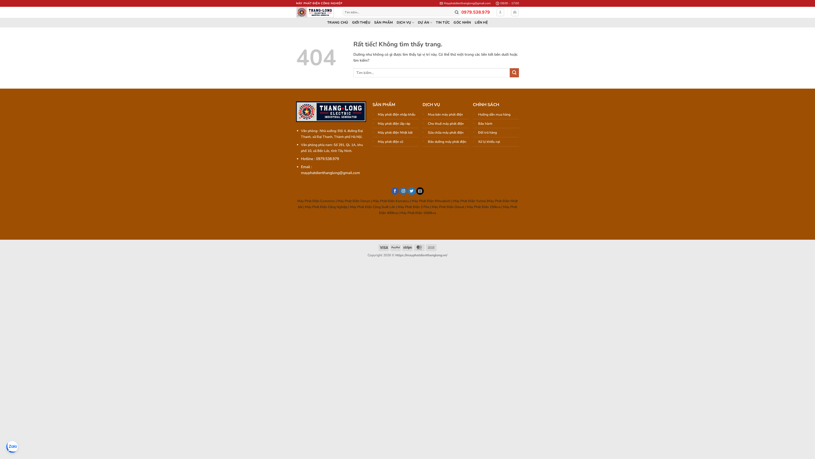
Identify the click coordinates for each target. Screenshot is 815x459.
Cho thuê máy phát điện (446, 123)
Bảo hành (485, 123)
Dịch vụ (404, 22)
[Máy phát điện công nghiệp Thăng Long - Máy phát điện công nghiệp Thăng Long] (316, 12)
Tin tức (443, 22)
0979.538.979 (475, 12)
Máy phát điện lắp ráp (394, 123)
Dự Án (423, 22)
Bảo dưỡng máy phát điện (447, 141)
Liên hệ (481, 22)
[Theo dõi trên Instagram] (403, 191)
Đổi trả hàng (487, 132)
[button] (465, 3)
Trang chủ (337, 22)
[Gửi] (457, 12)
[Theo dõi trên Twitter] (412, 191)
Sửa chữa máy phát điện (446, 132)
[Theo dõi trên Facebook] (395, 191)
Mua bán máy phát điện (445, 114)
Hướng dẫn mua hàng (494, 114)
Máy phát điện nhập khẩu (396, 114)
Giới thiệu (361, 22)
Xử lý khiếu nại (489, 141)
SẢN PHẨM (383, 22)
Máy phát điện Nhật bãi (395, 132)
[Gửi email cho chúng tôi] (420, 191)
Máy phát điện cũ (390, 141)
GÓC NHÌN (462, 22)
